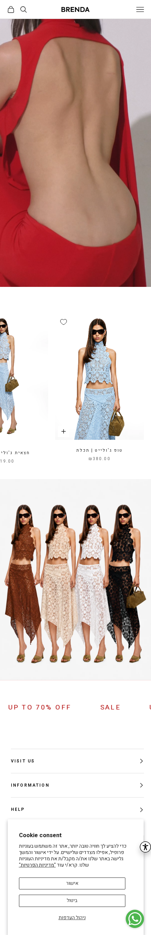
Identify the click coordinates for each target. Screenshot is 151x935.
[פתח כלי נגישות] (145, 847)
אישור (72, 883)
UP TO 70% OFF (68, 707)
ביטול (72, 900)
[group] (75, 153)
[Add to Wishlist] (63, 322)
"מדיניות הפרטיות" (37, 865)
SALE (139, 707)
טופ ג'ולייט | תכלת (99, 450)
